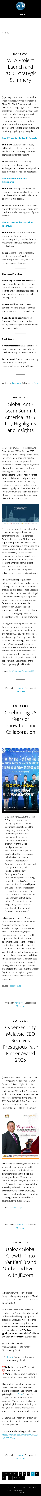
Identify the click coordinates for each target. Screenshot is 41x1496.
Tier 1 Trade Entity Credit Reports (19, 138)
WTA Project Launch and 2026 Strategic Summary (20, 70)
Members (20, 691)
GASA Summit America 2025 (21, 671)
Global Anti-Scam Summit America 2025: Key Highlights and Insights (20, 417)
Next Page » (19, 1478)
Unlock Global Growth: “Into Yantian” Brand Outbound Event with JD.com (20, 1262)
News (36, 383)
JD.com (10, 1357)
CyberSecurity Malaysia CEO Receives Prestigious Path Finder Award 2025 (20, 1043)
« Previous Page (10, 1474)
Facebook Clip (15, 986)
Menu (22, 14)
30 (11, 1477)
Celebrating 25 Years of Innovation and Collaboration (20, 722)
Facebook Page (16, 1208)
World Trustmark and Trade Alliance (20, 6)
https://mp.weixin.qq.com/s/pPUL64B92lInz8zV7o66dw (20, 1436)
